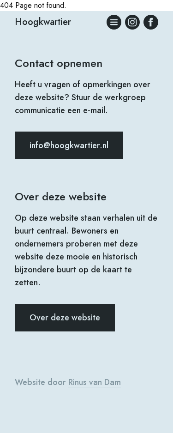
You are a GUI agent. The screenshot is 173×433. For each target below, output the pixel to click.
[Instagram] (132, 22)
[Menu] (114, 22)
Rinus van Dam (94, 382)
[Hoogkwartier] (150, 22)
